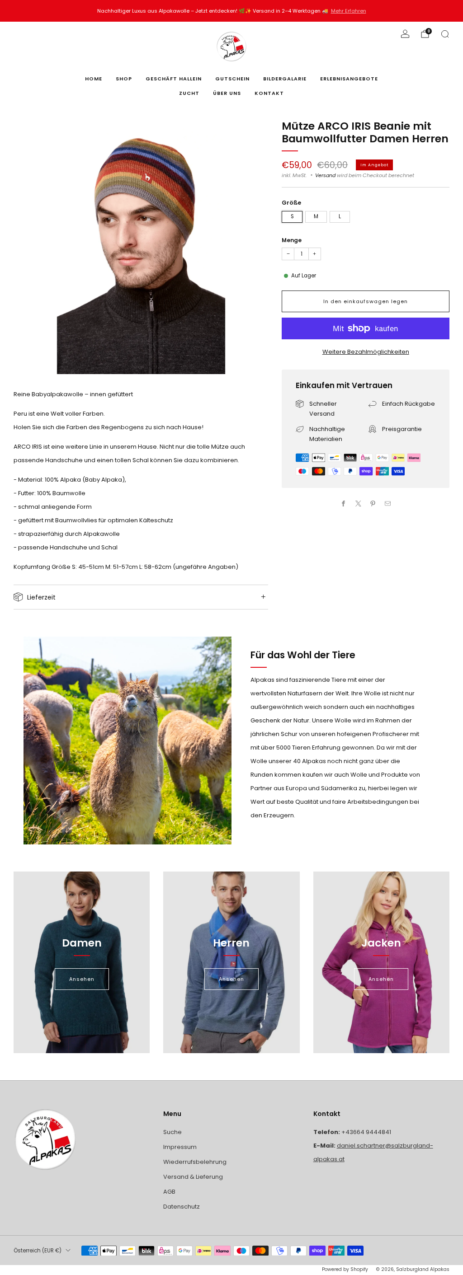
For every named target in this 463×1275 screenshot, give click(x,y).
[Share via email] (387, 503)
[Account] (405, 33)
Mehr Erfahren (348, 10)
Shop (124, 78)
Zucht (189, 93)
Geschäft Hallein (174, 78)
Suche (172, 1132)
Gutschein (232, 78)
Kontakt (269, 93)
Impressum (180, 1147)
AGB (169, 1191)
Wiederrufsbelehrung (195, 1162)
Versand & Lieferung (193, 1176)
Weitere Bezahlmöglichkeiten (365, 351)
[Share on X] (358, 503)
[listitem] (231, 11)
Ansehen (81, 979)
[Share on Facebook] (343, 503)
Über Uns (227, 93)
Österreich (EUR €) (37, 1250)
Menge (292, 240)
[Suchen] (444, 33)
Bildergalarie (285, 78)
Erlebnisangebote (349, 78)
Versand (325, 175)
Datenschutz (181, 1206)
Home (93, 78)
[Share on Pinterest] (373, 503)
